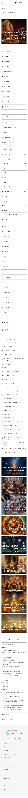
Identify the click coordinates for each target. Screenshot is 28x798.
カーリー (6, 287)
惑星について (7, 368)
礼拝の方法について (9, 414)
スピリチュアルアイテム (10, 127)
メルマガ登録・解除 (8, 766)
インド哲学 (6, 66)
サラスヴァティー (8, 277)
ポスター (6, 210)
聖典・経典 (6, 61)
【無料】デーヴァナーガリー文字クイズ (14, 429)
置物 (5, 172)
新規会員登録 (7, 778)
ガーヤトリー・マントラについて (12, 343)
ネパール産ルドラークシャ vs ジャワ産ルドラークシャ (15, 359)
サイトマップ (7, 387)
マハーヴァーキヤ (8, 71)
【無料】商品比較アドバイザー (11, 433)
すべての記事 (7, 51)
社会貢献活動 (7, 137)
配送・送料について (7, 645)
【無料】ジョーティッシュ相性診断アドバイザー (15, 443)
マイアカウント (7, 774)
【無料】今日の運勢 (9, 417)
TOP (3, 8)
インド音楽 (6, 117)
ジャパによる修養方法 (9, 339)
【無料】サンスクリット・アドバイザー (14, 421)
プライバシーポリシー (8, 757)
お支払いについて (6, 719)
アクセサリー (7, 154)
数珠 (5, 168)
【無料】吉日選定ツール (10, 452)
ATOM (8, 769)
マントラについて (8, 354)
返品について (5, 714)
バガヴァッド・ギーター (10, 322)
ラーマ (5, 297)
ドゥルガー (6, 267)
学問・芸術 (6, 251)
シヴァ (5, 312)
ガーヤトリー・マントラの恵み (11, 391)
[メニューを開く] (25, 2)
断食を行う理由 (7, 410)
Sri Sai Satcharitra (8, 107)
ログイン (6, 782)
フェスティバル (7, 112)
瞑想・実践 (6, 96)
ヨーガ (5, 201)
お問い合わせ (7, 789)
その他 (5, 219)
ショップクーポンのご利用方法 (11, 371)
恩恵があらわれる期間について (11, 406)
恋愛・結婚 (6, 246)
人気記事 (6, 56)
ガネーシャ (6, 262)
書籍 (5, 205)
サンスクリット (7, 76)
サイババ (6, 317)
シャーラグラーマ (8, 177)
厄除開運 (6, 241)
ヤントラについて (8, 346)
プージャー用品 (7, 187)
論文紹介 (6, 132)
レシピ (5, 122)
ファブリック (7, 196)
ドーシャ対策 (7, 86)
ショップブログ (7, 762)
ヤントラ (6, 163)
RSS (5, 769)
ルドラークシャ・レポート (10, 364)
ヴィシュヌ (6, 307)
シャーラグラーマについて (10, 394)
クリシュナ (6, 302)
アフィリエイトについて (10, 383)
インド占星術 (7, 91)
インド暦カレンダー (9, 375)
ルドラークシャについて (10, 350)
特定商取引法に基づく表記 (9, 754)
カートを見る (7, 785)
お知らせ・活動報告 (9, 142)
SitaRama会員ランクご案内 (10, 425)
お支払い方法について (8, 750)
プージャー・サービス (9, 191)
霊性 (5, 256)
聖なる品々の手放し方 (9, 398)
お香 (5, 182)
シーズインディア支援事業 (10, 214)
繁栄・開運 (6, 236)
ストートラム (7, 101)
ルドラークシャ (7, 159)
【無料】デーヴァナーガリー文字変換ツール (15, 448)
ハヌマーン (6, 292)
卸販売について (7, 379)
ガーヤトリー (7, 282)
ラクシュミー (7, 272)
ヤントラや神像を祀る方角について (13, 402)
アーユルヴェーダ (8, 81)
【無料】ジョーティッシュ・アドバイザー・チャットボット (15, 438)
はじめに (6, 335)
